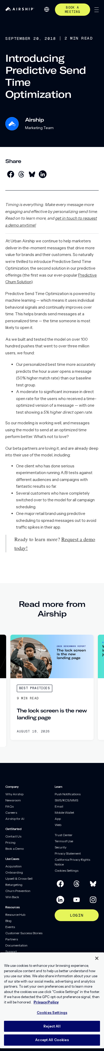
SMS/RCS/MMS (66, 800)
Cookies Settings (66, 870)
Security (60, 847)
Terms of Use (64, 841)
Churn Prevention (17, 891)
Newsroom (13, 800)
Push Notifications (68, 794)
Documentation (16, 945)
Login (76, 915)
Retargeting (13, 885)
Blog (8, 921)
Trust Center (64, 835)
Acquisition (13, 866)
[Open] (96, 9)
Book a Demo (14, 849)
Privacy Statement (68, 853)
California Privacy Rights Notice (72, 862)
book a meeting (72, 9)
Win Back (12, 897)
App (58, 819)
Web (58, 825)
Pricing (10, 842)
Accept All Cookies (52, 1040)
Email (59, 806)
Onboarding (14, 872)
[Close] (97, 958)
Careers (11, 812)
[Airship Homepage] (19, 9)
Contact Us (13, 836)
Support (11, 951)
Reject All (51, 1026)
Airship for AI (14, 819)
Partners (11, 939)
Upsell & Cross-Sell (19, 879)
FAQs (9, 806)
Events (10, 927)
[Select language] (47, 9)
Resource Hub (15, 915)
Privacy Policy (46, 1002)
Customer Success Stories (23, 933)
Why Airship (14, 794)
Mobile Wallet (64, 812)
